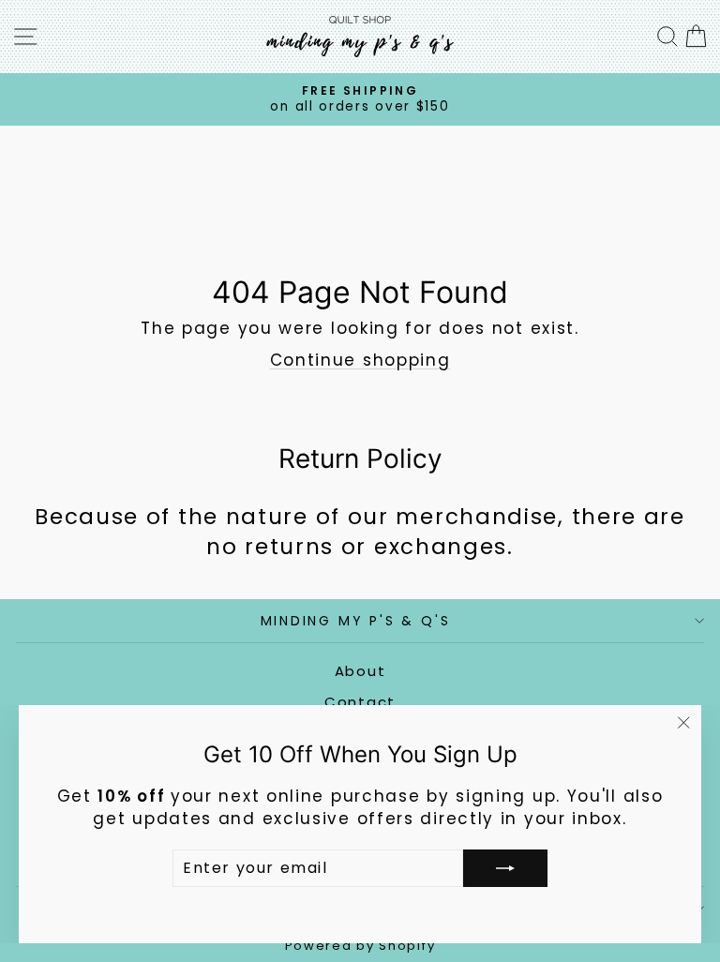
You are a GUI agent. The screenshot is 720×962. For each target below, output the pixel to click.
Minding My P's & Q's (356, 620)
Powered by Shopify (360, 945)
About (360, 671)
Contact (360, 702)
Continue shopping (360, 360)
